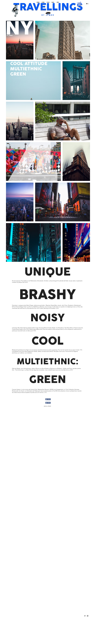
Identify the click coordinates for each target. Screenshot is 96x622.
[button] (87, 4)
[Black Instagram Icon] (87, 616)
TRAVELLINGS (48, 7)
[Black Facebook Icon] (85, 616)
